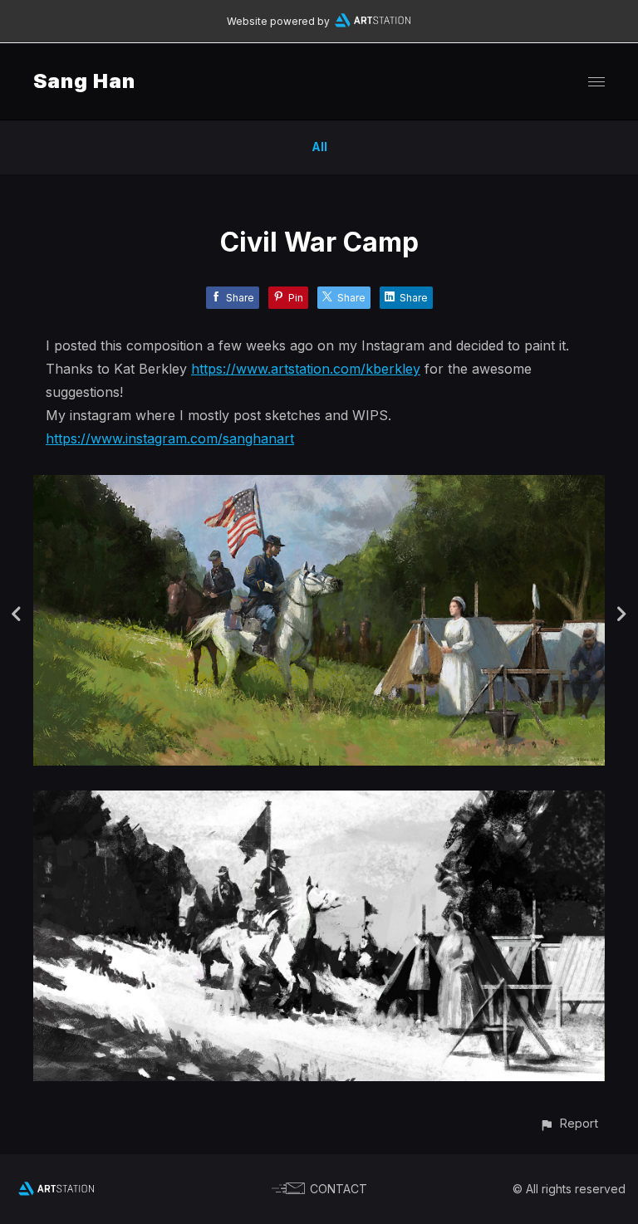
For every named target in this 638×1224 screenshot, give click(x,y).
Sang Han (84, 81)
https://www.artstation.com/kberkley (305, 368)
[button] (568, 1123)
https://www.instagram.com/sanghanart (170, 438)
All (319, 147)
